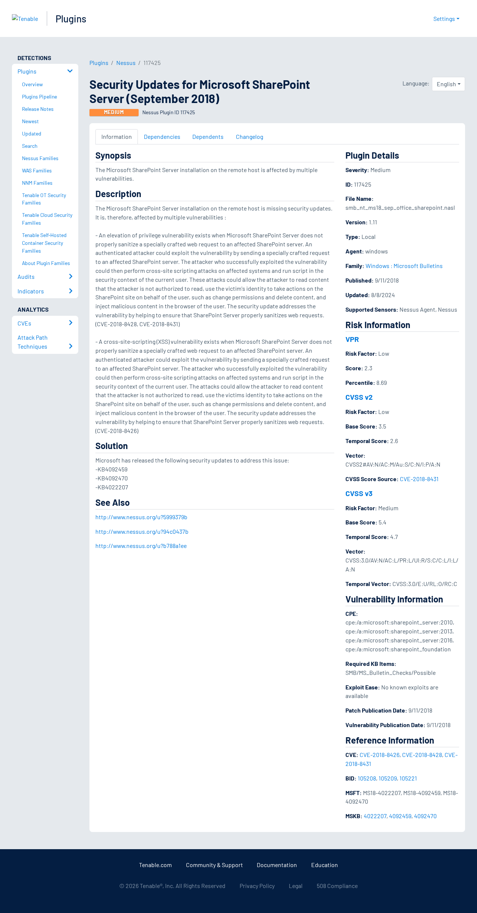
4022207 (375, 815)
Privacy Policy (257, 885)
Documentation (277, 864)
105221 (408, 778)
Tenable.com (155, 864)
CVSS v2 (359, 396)
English (446, 83)
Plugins (71, 18)
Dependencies (162, 136)
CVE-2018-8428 (422, 754)
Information (116, 136)
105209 (388, 778)
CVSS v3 (359, 493)
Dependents (208, 136)
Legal (296, 885)
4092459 (400, 815)
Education (324, 864)
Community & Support (214, 864)
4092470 (425, 815)
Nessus (126, 62)
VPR (352, 338)
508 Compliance (337, 885)
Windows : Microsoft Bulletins (404, 265)
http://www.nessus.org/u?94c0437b (142, 531)
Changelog (249, 136)
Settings (444, 18)
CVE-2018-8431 (419, 478)
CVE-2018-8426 (379, 754)
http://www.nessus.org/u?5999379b (141, 516)
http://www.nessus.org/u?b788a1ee (141, 545)
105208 (367, 778)
